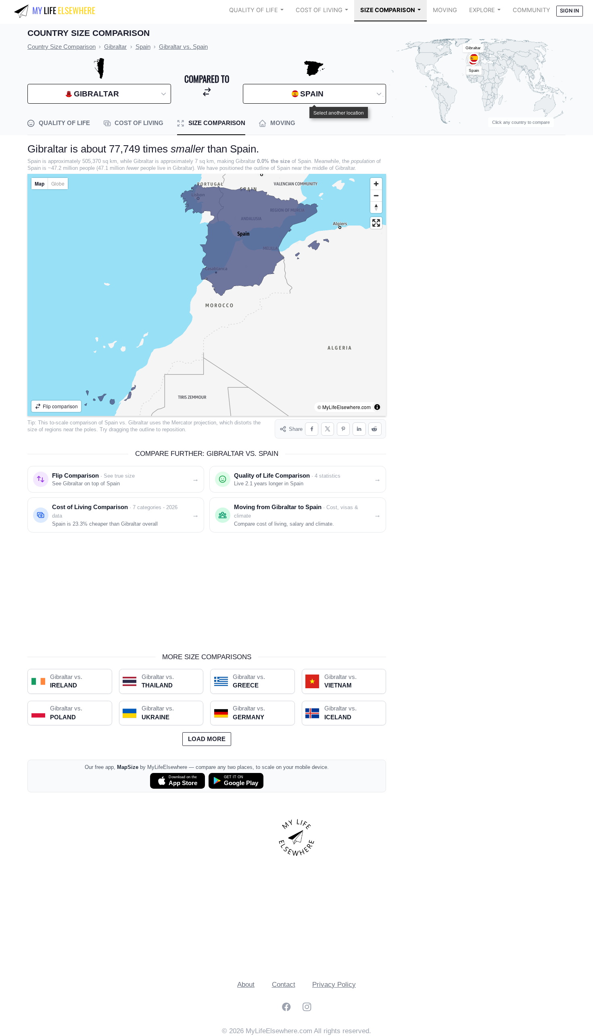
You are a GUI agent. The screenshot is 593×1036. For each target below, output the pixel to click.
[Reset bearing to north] (376, 207)
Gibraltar (138, 423)
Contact (283, 984)
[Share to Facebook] (311, 429)
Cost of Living (319, 10)
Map (39, 183)
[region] (206, 295)
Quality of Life (253, 10)
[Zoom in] (376, 184)
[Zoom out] (376, 195)
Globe (58, 183)
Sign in (569, 11)
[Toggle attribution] (377, 407)
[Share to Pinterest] (343, 429)
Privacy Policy (334, 984)
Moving (445, 10)
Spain (111, 423)
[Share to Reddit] (375, 429)
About (246, 984)
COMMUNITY (531, 10)
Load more (207, 739)
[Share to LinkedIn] (359, 429)
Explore (482, 10)
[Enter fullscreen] (376, 223)
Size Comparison (387, 10)
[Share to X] (327, 429)
